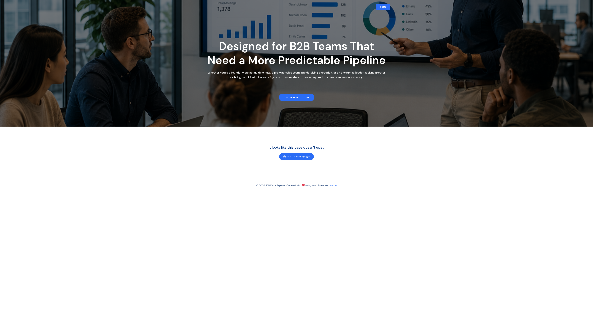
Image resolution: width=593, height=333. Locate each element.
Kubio (333, 185)
